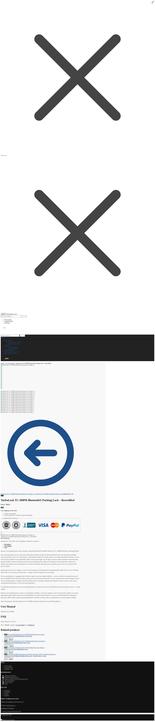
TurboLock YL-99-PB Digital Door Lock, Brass (18, 636)
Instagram (7, 690)
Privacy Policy (9, 682)
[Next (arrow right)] (152, 361)
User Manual (8, 546)
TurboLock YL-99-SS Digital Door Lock (16, 649)
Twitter (6, 694)
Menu (3, 337)
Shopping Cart (8, 669)
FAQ (5, 547)
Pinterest (6, 695)
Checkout (7, 323)
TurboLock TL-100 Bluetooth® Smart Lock (17, 642)
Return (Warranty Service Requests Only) (16, 679)
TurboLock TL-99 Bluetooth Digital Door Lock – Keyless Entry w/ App (25, 656)
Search (24, 316)
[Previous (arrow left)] (3, 361)
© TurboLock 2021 (6, 715)
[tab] (42, 544)
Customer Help (8, 321)
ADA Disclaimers (10, 680)
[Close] (1, 533)
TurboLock (31, 625)
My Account (7, 319)
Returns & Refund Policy (12, 677)
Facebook (7, 692)
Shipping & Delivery (10, 676)
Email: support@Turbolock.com (12, 711)
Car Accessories (9, 363)
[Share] (149, 2)
